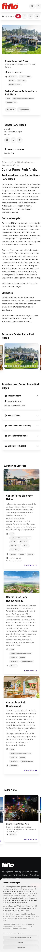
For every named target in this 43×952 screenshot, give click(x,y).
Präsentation (24, 549)
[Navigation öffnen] (38, 6)
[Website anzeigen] (19, 140)
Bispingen (13, 562)
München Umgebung (14, 84)
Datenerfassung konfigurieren (20, 937)
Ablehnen (21, 942)
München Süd (21, 80)
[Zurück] (4, 356)
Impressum (20, 933)
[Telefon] (30, 16)
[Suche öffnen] (32, 6)
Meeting (26, 553)
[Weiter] (39, 356)
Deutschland (12, 76)
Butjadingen (14, 782)
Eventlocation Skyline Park (16, 840)
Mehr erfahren (27, 573)
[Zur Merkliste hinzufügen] (24, 16)
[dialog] (20, 915)
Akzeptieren (21, 947)
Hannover (30, 562)
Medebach (13, 679)
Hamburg (22, 562)
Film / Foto (14, 549)
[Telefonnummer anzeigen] (13, 140)
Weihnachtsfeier (11, 102)
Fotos (23, 49)
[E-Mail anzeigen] (7, 140)
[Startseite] (3, 16)
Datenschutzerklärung (9, 933)
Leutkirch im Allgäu (25, 76)
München (9, 16)
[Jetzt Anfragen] (18, 16)
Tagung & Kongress (16, 557)
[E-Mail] (37, 16)
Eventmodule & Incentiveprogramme (23, 98)
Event (8, 98)
